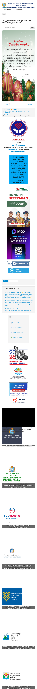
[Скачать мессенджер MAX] (18, 243)
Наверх (33, 428)
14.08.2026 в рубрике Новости (18, 295)
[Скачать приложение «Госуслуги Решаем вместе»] (18, 324)
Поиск (5, 281)
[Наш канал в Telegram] (18, 270)
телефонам (13, 149)
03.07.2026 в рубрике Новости (19, 309)
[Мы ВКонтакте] (18, 263)
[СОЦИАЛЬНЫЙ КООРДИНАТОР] (18, 389)
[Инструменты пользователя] (32, 27)
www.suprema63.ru (18, 151)
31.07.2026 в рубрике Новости (19, 303)
